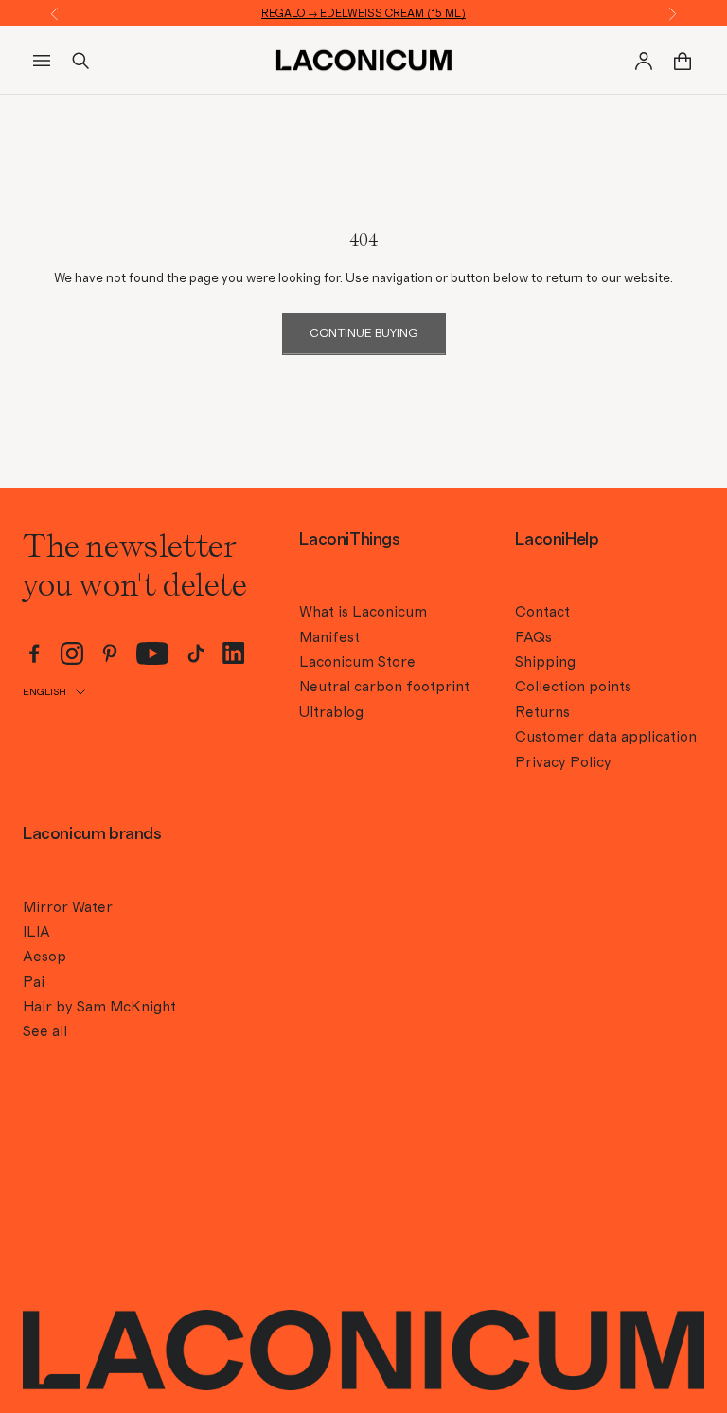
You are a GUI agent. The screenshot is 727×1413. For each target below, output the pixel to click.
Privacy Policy (563, 762)
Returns (542, 712)
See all (45, 1031)
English (44, 692)
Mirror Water (68, 907)
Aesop (44, 956)
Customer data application (606, 736)
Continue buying (364, 334)
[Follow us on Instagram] (72, 653)
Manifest (329, 637)
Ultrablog (331, 712)
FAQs (533, 637)
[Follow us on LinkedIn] (233, 653)
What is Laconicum (363, 611)
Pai (33, 982)
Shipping (545, 662)
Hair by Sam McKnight (99, 1006)
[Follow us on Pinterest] (109, 653)
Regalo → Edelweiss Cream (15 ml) (363, 13)
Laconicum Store (357, 662)
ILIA (36, 931)
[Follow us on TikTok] (196, 653)
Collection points (573, 686)
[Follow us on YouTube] (152, 653)
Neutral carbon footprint (384, 686)
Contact (542, 611)
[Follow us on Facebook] (34, 653)
